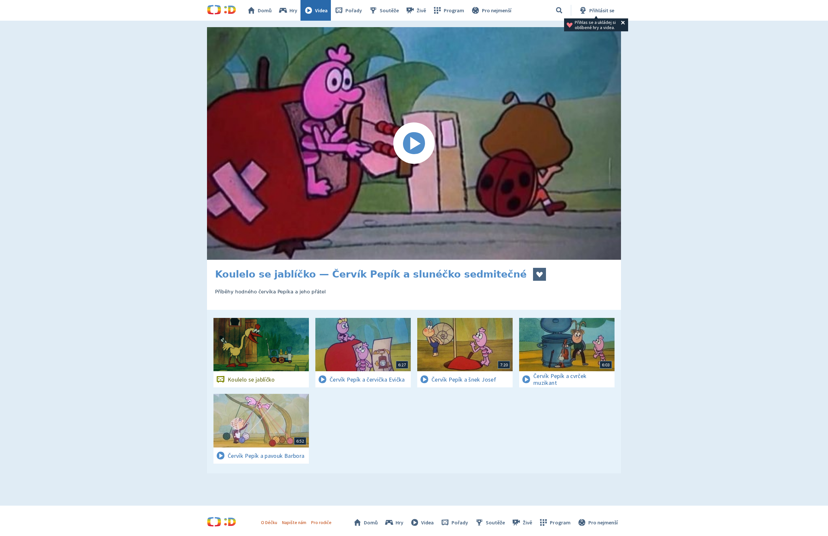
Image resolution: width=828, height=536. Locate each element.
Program (454, 10)
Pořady (353, 10)
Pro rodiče (321, 522)
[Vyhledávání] (559, 10)
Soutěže (389, 10)
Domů (265, 10)
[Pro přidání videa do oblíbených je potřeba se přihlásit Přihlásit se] (539, 274)
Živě (421, 10)
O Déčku (269, 522)
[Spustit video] (414, 143)
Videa (321, 10)
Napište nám (294, 522)
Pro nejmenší (496, 10)
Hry (293, 10)
